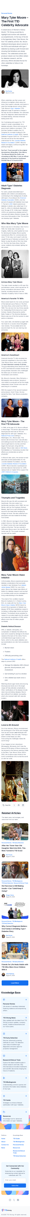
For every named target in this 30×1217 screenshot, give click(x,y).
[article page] (15, 831)
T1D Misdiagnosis (17, 881)
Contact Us (5, 1145)
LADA (11, 204)
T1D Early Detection (18, 842)
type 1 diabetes (15, 108)
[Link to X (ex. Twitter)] (14, 1200)
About (3, 1141)
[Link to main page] (6, 1210)
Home (3, 1138)
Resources (16, 1148)
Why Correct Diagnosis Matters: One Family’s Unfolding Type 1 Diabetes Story (14, 928)
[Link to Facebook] (18, 1200)
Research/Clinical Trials (21, 883)
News (3, 1148)
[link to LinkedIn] (23, 805)
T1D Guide (16, 1138)
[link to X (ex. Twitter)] (14, 805)
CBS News (23, 448)
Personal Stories (7, 842)
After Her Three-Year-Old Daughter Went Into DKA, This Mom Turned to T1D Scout (14, 848)
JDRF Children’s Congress (9, 472)
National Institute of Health (9, 134)
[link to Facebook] (18, 805)
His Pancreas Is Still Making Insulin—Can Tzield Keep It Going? (13, 888)
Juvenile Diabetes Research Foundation (13, 464)
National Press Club (7, 436)
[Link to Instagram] (10, 1200)
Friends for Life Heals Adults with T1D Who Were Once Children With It (15, 967)
